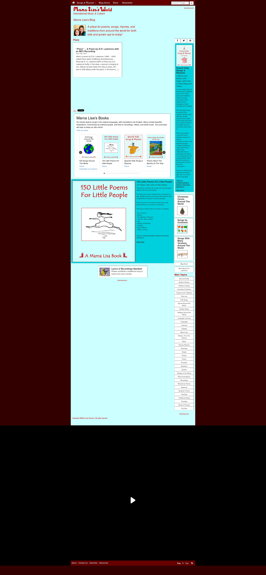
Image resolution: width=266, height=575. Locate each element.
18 (134, 173)
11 (122, 173)
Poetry (184, 359)
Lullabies (184, 329)
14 (127, 173)
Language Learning (184, 318)
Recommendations (184, 377)
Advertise (93, 562)
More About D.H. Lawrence (184, 269)
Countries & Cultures (184, 289)
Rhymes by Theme (184, 384)
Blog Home (184, 264)
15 (129, 173)
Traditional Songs (184, 398)
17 (132, 173)
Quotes (184, 370)
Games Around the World (184, 304)
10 (120, 173)
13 (125, 173)
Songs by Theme (184, 391)
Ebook (81, 166)
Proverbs (184, 362)
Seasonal (184, 387)
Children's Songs (184, 286)
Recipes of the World (184, 373)
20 (137, 173)
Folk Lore (184, 296)
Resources (103, 562)
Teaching (184, 394)
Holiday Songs (184, 309)
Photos (184, 355)
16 (130, 173)
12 (123, 173)
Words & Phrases (184, 405)
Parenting (184, 348)
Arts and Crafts (184, 279)
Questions (184, 366)
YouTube (184, 408)
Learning (184, 325)
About (74, 562)
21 (139, 173)
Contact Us (83, 562)
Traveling (184, 401)
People (184, 352)
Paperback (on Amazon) (88, 169)
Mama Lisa (184, 332)
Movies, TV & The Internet (184, 337)
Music (184, 341)
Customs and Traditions (184, 293)
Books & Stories (184, 282)
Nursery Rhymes (184, 345)
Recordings (184, 380)
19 (136, 173)
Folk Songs (184, 300)
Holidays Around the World (184, 313)
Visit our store (82, 130)
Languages (184, 322)
